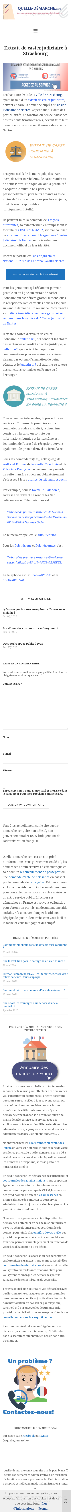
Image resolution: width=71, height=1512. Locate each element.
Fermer (43, 1508)
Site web (8, 770)
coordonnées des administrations (24, 1180)
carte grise (36, 882)
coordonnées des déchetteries (22, 1265)
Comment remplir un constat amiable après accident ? (35, 946)
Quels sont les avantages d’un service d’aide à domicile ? (30, 1005)
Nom (6, 737)
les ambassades (48, 1195)
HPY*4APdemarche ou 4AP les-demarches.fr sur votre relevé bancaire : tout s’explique (35, 976)
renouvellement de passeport (40, 872)
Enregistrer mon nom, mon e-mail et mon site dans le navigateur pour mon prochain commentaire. (35, 792)
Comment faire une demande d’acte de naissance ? (34, 990)
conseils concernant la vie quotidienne (27, 1317)
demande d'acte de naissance (29, 877)
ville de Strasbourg (49, 95)
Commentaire (12, 683)
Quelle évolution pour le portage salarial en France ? (34, 961)
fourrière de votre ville (46, 1232)
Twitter (43, 1435)
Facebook (28, 1435)
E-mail (7, 753)
